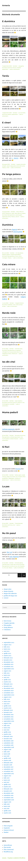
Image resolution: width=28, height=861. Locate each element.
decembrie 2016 (8, 793)
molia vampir (19, 304)
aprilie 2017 (7, 784)
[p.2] (6, 545)
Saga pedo (13, 166)
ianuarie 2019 (8, 738)
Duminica (7, 224)
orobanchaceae (14, 438)
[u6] (22, 192)
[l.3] (22, 422)
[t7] (17, 380)
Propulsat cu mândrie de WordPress (16, 858)
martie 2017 (7, 786)
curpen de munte (14, 564)
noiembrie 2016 (8, 795)
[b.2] (11, 500)
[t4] (23, 376)
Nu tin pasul (9, 533)
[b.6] (11, 505)
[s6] (11, 463)
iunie (16, 256)
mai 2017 (6, 782)
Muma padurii (10, 412)
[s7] (17, 463)
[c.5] (11, 241)
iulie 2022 (7, 647)
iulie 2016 (7, 804)
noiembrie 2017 (8, 769)
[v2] (14, 137)
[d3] (22, 38)
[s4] (23, 459)
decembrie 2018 (8, 741)
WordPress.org (8, 851)
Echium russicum (17, 402)
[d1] (6, 38)
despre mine (7, 589)
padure (9, 114)
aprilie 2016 (7, 810)
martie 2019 (7, 734)
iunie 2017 (7, 780)
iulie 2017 (6, 778)
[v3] (6, 143)
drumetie (4, 67)
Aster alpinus (18, 213)
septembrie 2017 (9, 773)
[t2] (11, 376)
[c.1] (23, 237)
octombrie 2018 (8, 745)
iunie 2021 (7, 675)
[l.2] (14, 422)
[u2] (6, 192)
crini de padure (17, 231)
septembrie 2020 (9, 695)
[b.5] (5, 505)
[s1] (5, 459)
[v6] (22, 143)
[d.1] (6, 88)
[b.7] (17, 505)
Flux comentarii (9, 849)
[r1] (6, 329)
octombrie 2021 (8, 666)
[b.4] (23, 500)
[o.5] (14, 286)
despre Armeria (8, 591)
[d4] (14, 44)
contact (6, 598)
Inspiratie (7, 828)
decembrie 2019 (8, 714)
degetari (14, 229)
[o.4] (6, 286)
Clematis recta (18, 348)
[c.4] (5, 241)
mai (21, 352)
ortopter (19, 67)
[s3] (17, 459)
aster (13, 213)
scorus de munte (20, 166)
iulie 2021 (7, 673)
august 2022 (7, 644)
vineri (7, 167)
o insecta (15, 158)
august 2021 (7, 671)
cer (19, 112)
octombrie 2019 (8, 719)
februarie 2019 (8, 736)
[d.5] (6, 94)
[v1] (6, 137)
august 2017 (7, 776)
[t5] (5, 380)
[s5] (5, 463)
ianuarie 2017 (8, 791)
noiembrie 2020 (9, 690)
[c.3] (17, 237)
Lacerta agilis (18, 215)
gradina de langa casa (10, 595)
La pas (5, 486)
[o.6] (22, 286)
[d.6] (22, 94)
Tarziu (5, 76)
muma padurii (6, 438)
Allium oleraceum (6, 213)
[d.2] (14, 88)
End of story (7, 621)
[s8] (23, 463)
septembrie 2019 (9, 721)
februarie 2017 (8, 789)
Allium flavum (20, 211)
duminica (9, 67)
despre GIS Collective (10, 593)
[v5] (14, 143)
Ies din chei (8, 361)
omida (4, 306)
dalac (8, 476)
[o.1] (6, 279)
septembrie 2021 (9, 668)
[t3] (17, 376)
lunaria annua (13, 566)
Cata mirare (8, 264)
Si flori (5, 447)
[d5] (6, 44)
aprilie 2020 (7, 706)
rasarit (8, 166)
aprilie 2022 (7, 653)
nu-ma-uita (5, 567)
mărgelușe (5, 353)
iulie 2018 (7, 751)
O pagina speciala (9, 623)
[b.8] (23, 505)
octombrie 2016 (8, 797)
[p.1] (22, 545)
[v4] (22, 137)
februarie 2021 (8, 684)
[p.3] (14, 545)
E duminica (8, 21)
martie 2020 (7, 708)
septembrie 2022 (9, 642)
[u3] (22, 186)
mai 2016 (6, 808)
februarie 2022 (8, 658)
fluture (14, 67)
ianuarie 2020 (8, 712)
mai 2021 (6, 677)
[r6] (22, 336)
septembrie (5, 69)
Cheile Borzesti (19, 523)
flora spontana (11, 215)
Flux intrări (7, 847)
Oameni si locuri (9, 830)
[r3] (22, 329)
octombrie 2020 (9, 692)
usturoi (17, 216)
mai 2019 (6, 730)
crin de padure (19, 253)
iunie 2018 (7, 754)
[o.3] (22, 279)
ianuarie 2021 (8, 686)
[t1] (5, 376)
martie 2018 (7, 760)
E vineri (6, 122)
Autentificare (8, 845)
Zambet (15, 66)
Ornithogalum (6, 404)
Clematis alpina (19, 562)
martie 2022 (7, 655)
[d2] (14, 38)
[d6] (22, 44)
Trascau (4, 167)
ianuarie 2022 (8, 660)
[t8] (23, 380)
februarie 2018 (8, 762)
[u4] (14, 186)
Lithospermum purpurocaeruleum (11, 352)
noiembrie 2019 (8, 717)
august (18, 164)
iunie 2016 (7, 806)
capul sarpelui (18, 400)
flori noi (9, 552)
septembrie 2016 (9, 800)
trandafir (12, 404)
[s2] (11, 459)
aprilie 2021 (7, 679)
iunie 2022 (7, 649)
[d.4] (14, 94)
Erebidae (9, 304)
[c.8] (5, 237)
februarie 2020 (8, 710)
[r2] (14, 329)
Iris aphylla (18, 350)
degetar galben (6, 254)
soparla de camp (6, 216)
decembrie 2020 (9, 688)
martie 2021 (7, 682)
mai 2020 (6, 703)
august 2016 (7, 802)
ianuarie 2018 (8, 765)
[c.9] (23, 241)
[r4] (6, 336)
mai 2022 (6, 651)
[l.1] (6, 422)
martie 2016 (7, 813)
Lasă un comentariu (14, 69)
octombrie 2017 (8, 771)
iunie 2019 (7, 727)
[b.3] (17, 500)
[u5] (14, 192)
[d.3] (22, 88)
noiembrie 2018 (8, 743)
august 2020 (7, 697)
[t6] (11, 380)
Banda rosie (9, 313)
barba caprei (18, 475)
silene (9, 353)
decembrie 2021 (8, 662)
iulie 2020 (7, 699)
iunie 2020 (7, 701)
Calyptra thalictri (19, 303)
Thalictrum (14, 353)
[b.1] (5, 500)
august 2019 (7, 723)
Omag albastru (8, 627)
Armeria (6, 5)
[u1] (6, 186)
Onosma (18, 469)
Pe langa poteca (11, 174)
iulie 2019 (7, 725)
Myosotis (22, 566)
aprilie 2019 (7, 732)
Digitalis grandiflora (16, 254)
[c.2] (11, 237)
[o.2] (14, 279)
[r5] (14, 336)
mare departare (14, 556)
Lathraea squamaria (8, 429)
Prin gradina (7, 625)
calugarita (21, 66)
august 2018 (7, 749)
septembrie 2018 (9, 747)
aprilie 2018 (7, 758)
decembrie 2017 (8, 767)
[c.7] (17, 241)
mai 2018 (6, 756)
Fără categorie (8, 826)
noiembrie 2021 (8, 664)
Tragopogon (11, 478)
